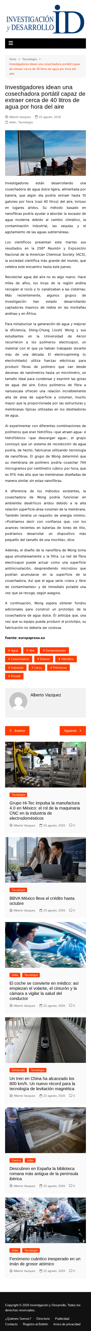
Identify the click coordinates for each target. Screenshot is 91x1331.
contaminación (56, 650)
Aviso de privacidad (66, 1324)
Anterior (19, 730)
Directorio (43, 1318)
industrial (17, 667)
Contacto (11, 1324)
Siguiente (70, 730)
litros (38, 667)
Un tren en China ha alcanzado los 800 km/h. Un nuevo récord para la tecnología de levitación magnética (42, 1083)
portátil (15, 676)
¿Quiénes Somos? (18, 1318)
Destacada (18, 1070)
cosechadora (20, 659)
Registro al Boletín (35, 1324)
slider (12, 122)
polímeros (60, 667)
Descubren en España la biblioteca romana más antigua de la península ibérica (44, 1173)
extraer (45, 659)
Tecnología (25, 122)
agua (14, 650)
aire (31, 650)
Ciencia (16, 1160)
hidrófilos (67, 659)
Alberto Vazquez (20, 117)
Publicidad (62, 1318)
